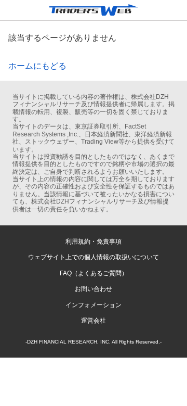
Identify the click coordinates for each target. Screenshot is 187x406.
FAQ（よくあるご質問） (94, 273)
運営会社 (93, 320)
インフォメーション (93, 305)
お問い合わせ (93, 289)
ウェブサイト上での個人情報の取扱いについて (93, 257)
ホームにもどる (37, 65)
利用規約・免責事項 (93, 241)
